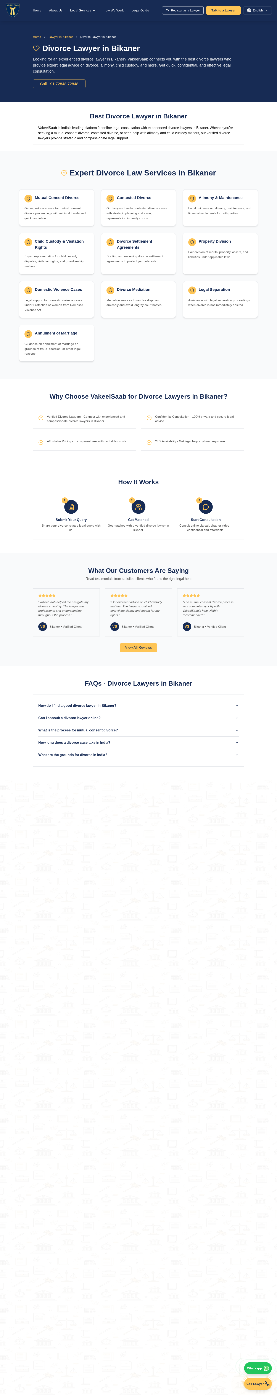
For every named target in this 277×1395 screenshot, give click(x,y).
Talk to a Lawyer (223, 10)
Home (37, 10)
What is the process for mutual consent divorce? (78, 730)
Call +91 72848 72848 (59, 84)
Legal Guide (140, 10)
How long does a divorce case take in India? (74, 742)
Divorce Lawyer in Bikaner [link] (98, 36)
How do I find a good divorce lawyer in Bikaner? (77, 705)
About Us (55, 10)
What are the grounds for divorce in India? (72, 755)
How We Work (113, 10)
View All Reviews (138, 647)
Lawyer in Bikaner (60, 36)
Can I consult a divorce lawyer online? (69, 718)
